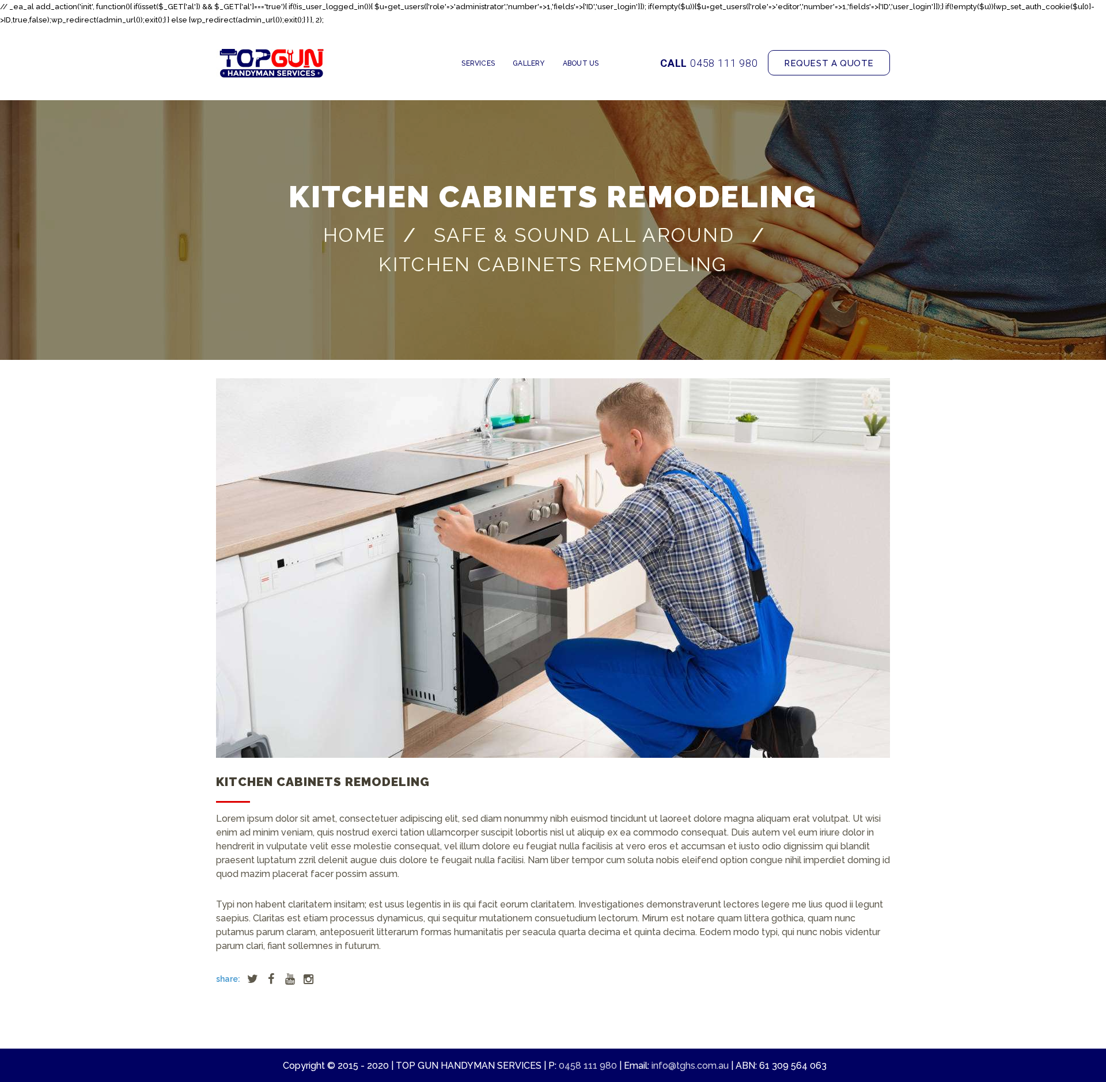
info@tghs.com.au (690, 1065)
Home (354, 235)
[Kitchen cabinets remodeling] (553, 568)
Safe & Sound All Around (584, 235)
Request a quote (829, 63)
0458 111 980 (724, 63)
